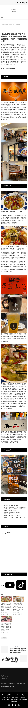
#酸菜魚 (4, 638)
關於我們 (4, 684)
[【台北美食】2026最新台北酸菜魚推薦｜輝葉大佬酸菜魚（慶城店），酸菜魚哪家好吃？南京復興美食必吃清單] (6, 599)
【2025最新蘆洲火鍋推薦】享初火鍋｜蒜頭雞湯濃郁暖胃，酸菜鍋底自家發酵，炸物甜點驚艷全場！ (6, 626)
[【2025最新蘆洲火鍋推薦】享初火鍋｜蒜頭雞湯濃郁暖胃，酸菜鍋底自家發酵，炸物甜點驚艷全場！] (6, 619)
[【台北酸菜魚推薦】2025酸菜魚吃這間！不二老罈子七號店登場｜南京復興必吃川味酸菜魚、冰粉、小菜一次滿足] (18, 599)
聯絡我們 (12, 684)
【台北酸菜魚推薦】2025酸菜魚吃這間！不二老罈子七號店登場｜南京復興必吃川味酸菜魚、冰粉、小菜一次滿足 (18, 607)
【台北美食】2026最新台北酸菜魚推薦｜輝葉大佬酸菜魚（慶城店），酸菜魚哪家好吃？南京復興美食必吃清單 (6, 607)
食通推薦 (19, 684)
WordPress (17, 699)
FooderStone (16, 695)
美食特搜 (18, 24)
